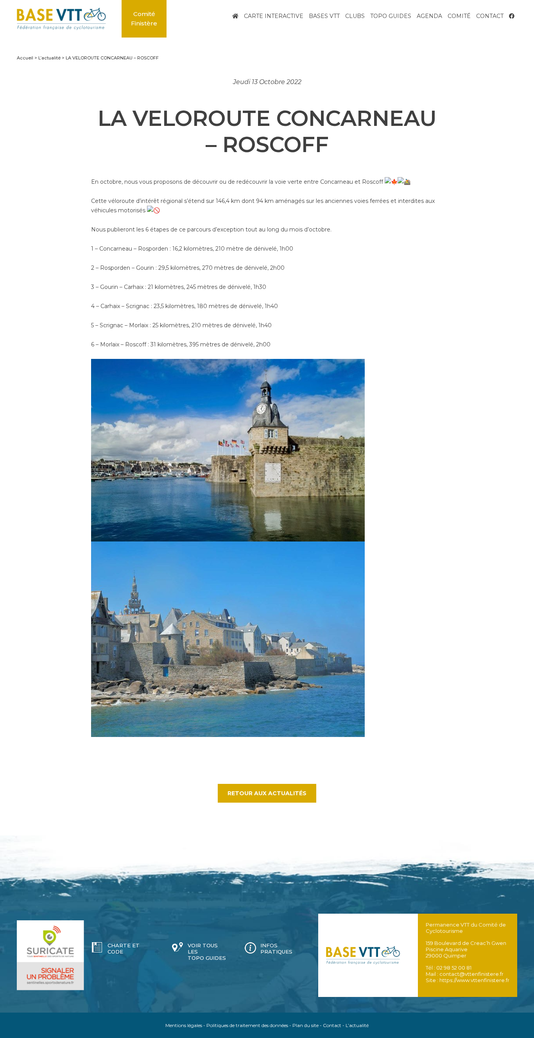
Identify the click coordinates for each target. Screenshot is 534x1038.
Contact (490, 16)
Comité (459, 16)
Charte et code (124, 948)
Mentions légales (183, 1025)
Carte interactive (273, 16)
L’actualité (357, 1025)
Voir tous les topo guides (207, 951)
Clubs (355, 16)
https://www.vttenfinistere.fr (474, 980)
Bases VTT (324, 16)
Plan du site (305, 1025)
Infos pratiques (276, 948)
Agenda (429, 16)
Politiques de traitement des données (247, 1025)
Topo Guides (390, 16)
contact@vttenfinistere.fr (471, 974)
